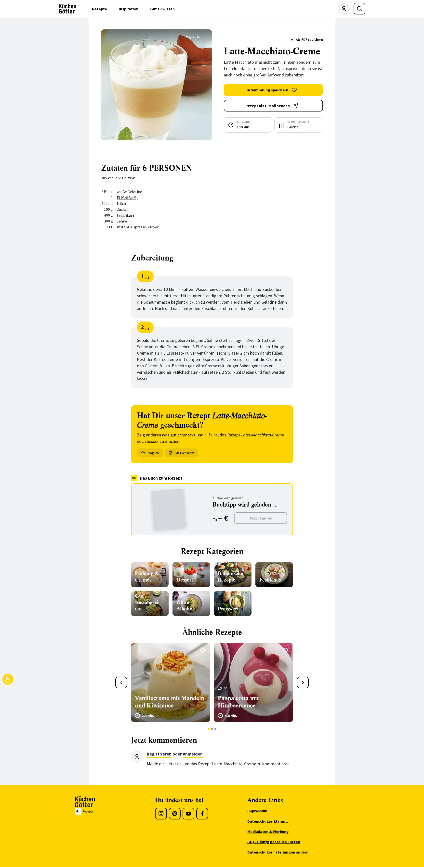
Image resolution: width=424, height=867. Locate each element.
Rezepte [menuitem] (99, 8)
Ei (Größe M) (127, 197)
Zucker (122, 209)
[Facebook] (202, 813)
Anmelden (193, 754)
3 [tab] (215, 729)
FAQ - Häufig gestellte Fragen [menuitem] (273, 841)
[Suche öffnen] (359, 8)
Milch (121, 203)
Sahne (122, 221)
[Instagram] (161, 813)
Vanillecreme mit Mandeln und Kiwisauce (169, 701)
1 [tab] (209, 729)
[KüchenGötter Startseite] (67, 9)
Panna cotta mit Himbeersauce (238, 701)
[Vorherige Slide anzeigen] (121, 682)
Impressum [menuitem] (257, 810)
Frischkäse (125, 215)
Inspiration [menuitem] (128, 8)
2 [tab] (212, 729)
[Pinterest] (175, 813)
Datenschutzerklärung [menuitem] (267, 821)
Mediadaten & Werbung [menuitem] (268, 831)
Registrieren (159, 754)
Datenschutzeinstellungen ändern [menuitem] (277, 852)
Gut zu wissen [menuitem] (162, 8)
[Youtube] (188, 813)
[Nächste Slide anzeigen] (303, 682)
